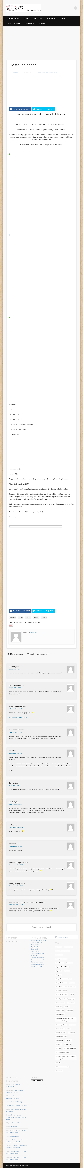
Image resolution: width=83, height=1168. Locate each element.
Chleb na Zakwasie (36, 943)
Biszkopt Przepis (36, 966)
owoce (45, 617)
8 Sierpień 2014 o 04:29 (15, 732)
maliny (59, 998)
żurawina (59, 1070)
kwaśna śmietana (62, 994)
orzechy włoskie (62, 1024)
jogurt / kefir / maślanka (64, 979)
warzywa (68, 1044)
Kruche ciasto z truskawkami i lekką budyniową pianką (16, 1117)
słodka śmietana (62, 1036)
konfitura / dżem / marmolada (66, 986)
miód (67, 1006)
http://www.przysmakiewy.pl (18, 717)
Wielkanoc (30, 24)
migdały (59, 1006)
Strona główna (13, 18)
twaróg (69, 1040)
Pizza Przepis (35, 951)
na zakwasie (60, 1014)
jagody (59, 975)
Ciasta (26, 18)
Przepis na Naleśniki (37, 960)
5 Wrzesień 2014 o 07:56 (16, 846)
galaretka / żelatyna (63, 967)
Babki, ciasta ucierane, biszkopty (47, 72)
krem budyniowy (62, 990)
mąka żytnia (60, 1010)
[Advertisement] (41, 43)
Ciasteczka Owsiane (37, 964)
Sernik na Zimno (36, 945)
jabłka (21, 617)
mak (72, 994)
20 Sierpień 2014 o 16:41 (15, 785)
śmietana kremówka (63, 1066)
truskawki (60, 1040)
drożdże (70, 963)
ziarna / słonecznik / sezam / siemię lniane (66, 1057)
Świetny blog (10, 1105)
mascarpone (60, 1002)
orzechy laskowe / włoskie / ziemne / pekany (65, 1020)
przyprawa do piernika (63, 1028)
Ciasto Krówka (16, 1123)
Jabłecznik (34, 955)
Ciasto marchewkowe (37, 958)
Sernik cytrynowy (21, 1105)
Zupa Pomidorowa (36, 947)
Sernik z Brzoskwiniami (38, 940)
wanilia (59, 1044)
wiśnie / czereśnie (70, 1048)
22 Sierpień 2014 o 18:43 (15, 804)
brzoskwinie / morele (63, 951)
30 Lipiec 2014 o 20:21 (15, 688)
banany (59, 947)
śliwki (58, 1063)
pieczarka (15, 72)
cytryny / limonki (62, 959)
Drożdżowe (51, 18)
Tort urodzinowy (16, 1102)
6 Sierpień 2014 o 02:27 (15, 709)
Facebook (71, 8)
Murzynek (13, 1127)
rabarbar (72, 1032)
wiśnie (59, 1048)
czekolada (60, 963)
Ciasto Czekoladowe (37, 962)
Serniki (63, 18)
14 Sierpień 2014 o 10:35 (15, 753)
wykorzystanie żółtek (63, 1052)
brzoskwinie (69, 947)
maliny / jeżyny (69, 998)
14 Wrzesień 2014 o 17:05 (16, 865)
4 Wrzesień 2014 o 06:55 (16, 827)
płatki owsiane (61, 1032)
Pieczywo (38, 18)
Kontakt (42, 24)
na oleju (36, 617)
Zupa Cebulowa (35, 949)
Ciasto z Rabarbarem (37, 953)
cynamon (13, 617)
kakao (28, 617)
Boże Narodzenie (14, 24)
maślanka (71, 1002)
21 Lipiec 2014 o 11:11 (14, 669)
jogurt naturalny (61, 982)
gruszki (59, 971)
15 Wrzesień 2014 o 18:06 (16, 886)
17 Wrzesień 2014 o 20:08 (16, 904)
